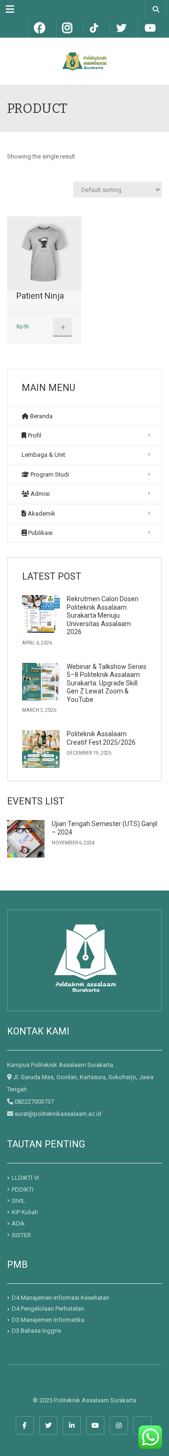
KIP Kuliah (25, 1212)
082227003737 (34, 1101)
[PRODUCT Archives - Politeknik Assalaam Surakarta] (84, 61)
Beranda (41, 416)
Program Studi (49, 474)
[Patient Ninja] (44, 253)
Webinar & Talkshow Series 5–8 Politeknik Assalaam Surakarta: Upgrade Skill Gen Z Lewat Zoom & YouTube (106, 683)
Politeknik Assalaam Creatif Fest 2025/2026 (101, 738)
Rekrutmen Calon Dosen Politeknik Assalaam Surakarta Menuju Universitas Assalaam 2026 (102, 615)
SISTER (21, 1234)
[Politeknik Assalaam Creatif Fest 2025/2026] (41, 749)
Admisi (39, 493)
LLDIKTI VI (25, 1177)
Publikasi (40, 532)
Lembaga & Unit (43, 454)
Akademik (40, 513)
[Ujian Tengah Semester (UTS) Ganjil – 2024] (26, 839)
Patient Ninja (40, 296)
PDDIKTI (22, 1189)
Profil (33, 435)
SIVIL (18, 1200)
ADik (18, 1223)
